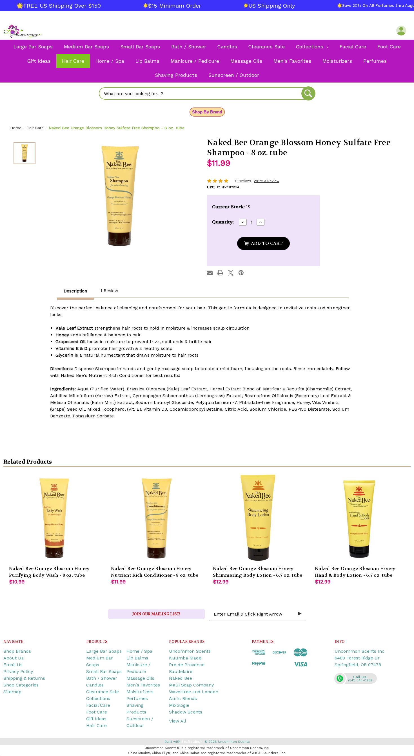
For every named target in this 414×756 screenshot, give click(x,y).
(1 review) (243, 181)
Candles (95, 685)
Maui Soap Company (191, 685)
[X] (230, 272)
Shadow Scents (185, 712)
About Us (13, 658)
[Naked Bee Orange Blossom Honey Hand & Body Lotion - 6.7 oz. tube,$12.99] (360, 517)
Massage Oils (140, 678)
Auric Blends (183, 698)
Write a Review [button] (266, 181)
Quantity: (223, 222)
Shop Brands (17, 651)
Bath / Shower (101, 678)
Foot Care (96, 712)
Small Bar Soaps (104, 671)
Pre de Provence (186, 664)
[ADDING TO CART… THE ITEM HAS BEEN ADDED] (263, 243)
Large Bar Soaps (104, 651)
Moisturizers (139, 691)
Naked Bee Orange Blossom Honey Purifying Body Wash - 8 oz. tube (49, 571)
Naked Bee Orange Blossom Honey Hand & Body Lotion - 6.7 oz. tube (355, 571)
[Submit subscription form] (300, 614)
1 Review (109, 290)
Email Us (13, 664)
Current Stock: (231, 207)
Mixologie (179, 705)
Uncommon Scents (190, 651)
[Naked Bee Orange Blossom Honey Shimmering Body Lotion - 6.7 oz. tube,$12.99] (258, 517)
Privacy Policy (18, 671)
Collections (98, 698)
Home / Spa (139, 651)
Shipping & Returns (24, 678)
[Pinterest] (241, 272)
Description (75, 291)
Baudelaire (180, 671)
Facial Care (98, 705)
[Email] (210, 272)
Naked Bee (180, 678)
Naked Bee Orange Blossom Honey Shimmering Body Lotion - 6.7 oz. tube (257, 571)
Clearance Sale (102, 691)
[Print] (220, 272)
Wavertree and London (193, 691)
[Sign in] (401, 30)
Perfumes (137, 698)
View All (177, 721)
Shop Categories (21, 685)
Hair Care (96, 725)
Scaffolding (191, 742)
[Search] (308, 93)
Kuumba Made (185, 658)
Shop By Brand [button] (207, 111)
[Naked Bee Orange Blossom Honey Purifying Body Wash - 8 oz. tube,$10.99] (54, 517)
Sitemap (12, 691)
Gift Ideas (96, 718)
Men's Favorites (143, 685)
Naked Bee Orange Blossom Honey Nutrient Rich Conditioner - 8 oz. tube (155, 571)
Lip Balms (137, 658)
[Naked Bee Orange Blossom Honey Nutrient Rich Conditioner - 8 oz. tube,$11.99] (156, 517)
